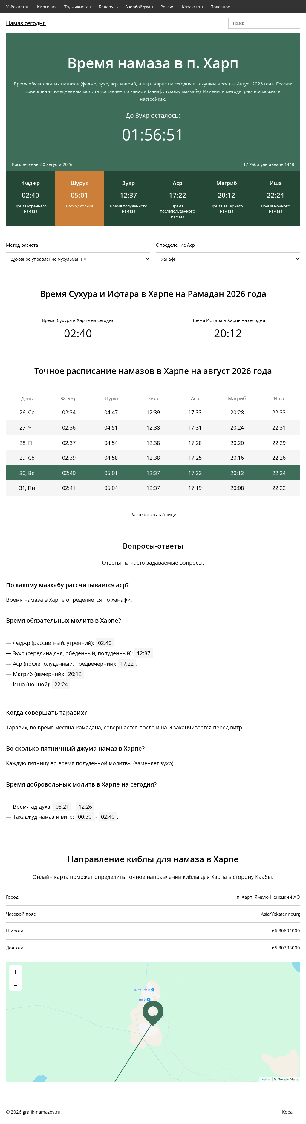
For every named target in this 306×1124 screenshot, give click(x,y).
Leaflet (265, 1079)
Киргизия (47, 7)
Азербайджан (139, 7)
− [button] (15, 985)
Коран (289, 1112)
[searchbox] (264, 23)
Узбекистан (18, 7)
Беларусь (108, 7)
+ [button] (15, 971)
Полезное (220, 7)
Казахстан (192, 7)
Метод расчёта (22, 245)
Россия (167, 7)
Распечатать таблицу (153, 514)
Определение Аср (175, 245)
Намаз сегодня (26, 23)
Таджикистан (77, 7)
